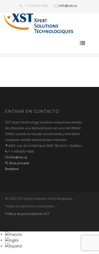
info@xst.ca (68, 5)
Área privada (19, 163)
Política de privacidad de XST (27, 213)
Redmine (12, 169)
